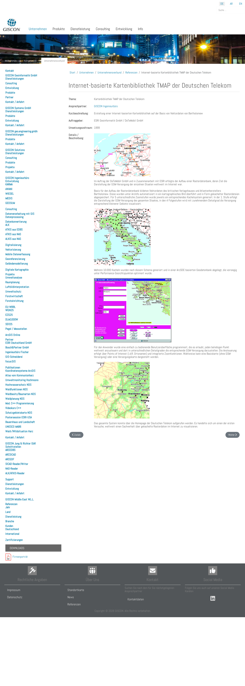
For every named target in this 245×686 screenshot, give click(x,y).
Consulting (11, 83)
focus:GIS (10, 361)
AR (231, 4)
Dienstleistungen (14, 78)
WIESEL (9, 194)
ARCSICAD (10, 454)
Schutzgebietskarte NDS (18, 413)
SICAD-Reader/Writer (16, 464)
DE (221, 4)
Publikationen (12, 367)
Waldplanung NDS (14, 399)
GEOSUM (10, 203)
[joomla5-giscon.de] (12, 25)
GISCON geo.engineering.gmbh (21, 131)
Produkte (10, 92)
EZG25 (9, 315)
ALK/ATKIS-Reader (15, 473)
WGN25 (9, 310)
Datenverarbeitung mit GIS (19, 214)
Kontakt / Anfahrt (14, 102)
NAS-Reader (11, 468)
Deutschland (12, 529)
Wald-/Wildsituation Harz (19, 431)
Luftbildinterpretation (17, 287)
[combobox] (230, 9)
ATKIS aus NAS (13, 234)
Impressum (13, 590)
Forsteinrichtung (14, 301)
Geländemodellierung (16, 263)
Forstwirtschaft (14, 296)
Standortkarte (75, 590)
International (12, 534)
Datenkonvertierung (16, 221)
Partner (9, 97)
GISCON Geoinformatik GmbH (21, 75)
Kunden (9, 526)
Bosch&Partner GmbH (17, 347)
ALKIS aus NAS (13, 239)
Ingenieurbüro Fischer (17, 352)
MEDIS (8, 198)
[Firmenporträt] (8, 557)
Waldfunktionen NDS (16, 389)
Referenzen (11, 504)
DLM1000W (11, 319)
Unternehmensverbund (54, 60)
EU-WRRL (10, 307)
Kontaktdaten (136, 599)
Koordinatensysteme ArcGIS (20, 371)
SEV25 (8, 324)
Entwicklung (12, 88)
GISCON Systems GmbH (18, 108)
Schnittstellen (13, 447)
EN (240, 4)
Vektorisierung (13, 249)
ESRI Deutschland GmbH (18, 343)
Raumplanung (12, 282)
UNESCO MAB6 (13, 426)
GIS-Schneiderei (14, 357)
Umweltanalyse (13, 277)
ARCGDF (9, 459)
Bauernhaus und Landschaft (20, 422)
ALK (7, 225)
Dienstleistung (13, 516)
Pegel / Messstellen (16, 329)
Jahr (7, 507)
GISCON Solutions (15, 150)
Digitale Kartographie (17, 269)
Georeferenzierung (15, 259)
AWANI (8, 189)
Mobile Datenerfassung (17, 254)
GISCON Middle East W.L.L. (19, 499)
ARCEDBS (10, 450)
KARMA (9, 184)
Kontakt (9, 71)
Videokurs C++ (13, 408)
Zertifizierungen (14, 540)
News (70, 597)
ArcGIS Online (12, 335)
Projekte (10, 167)
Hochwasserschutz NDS (18, 385)
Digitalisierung (13, 245)
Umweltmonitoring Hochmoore (21, 380)
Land (7, 512)
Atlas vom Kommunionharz (19, 375)
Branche (9, 521)
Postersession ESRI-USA (18, 417)
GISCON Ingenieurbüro (17, 178)
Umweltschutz (13, 291)
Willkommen (11, 60)
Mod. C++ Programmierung (19, 403)
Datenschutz (14, 597)
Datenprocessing (14, 217)
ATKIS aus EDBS (14, 229)
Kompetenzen (30, 60)
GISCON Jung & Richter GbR (20, 443)
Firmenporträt (19, 557)
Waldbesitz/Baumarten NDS (20, 394)
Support (9, 479)
